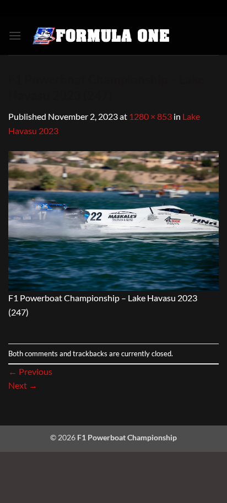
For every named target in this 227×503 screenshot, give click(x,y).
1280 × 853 (150, 116)
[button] (14, 35)
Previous (30, 371)
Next (22, 385)
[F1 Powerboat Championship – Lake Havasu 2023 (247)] (113, 219)
